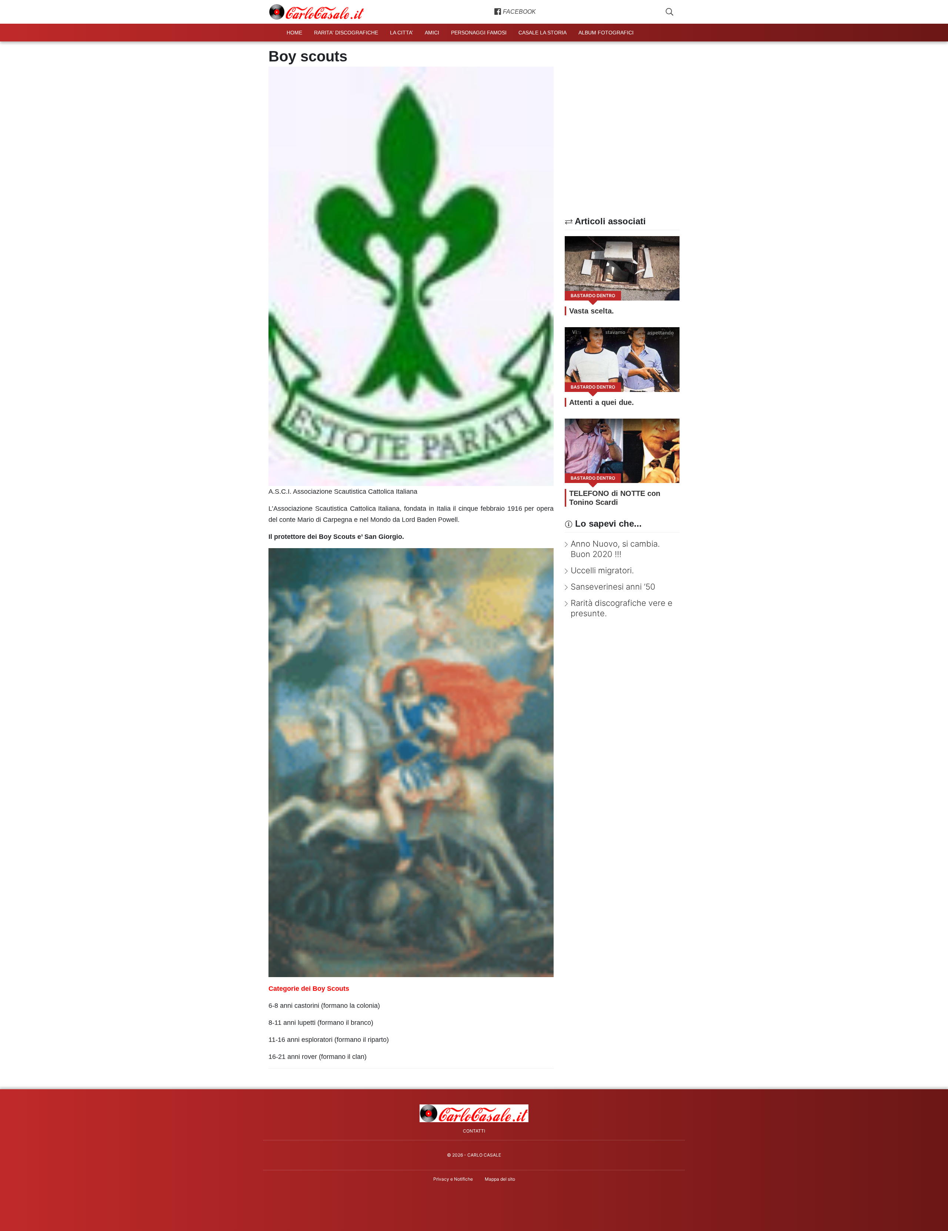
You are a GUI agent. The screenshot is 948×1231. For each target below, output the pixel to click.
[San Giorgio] (411, 762)
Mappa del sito (500, 1179)
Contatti (474, 1131)
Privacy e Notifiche (453, 1179)
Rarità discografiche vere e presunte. (621, 608)
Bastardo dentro (593, 295)
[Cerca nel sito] (669, 12)
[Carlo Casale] (474, 1113)
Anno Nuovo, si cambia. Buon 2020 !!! (615, 549)
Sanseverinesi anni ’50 (613, 586)
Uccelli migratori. (602, 570)
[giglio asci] (411, 275)
